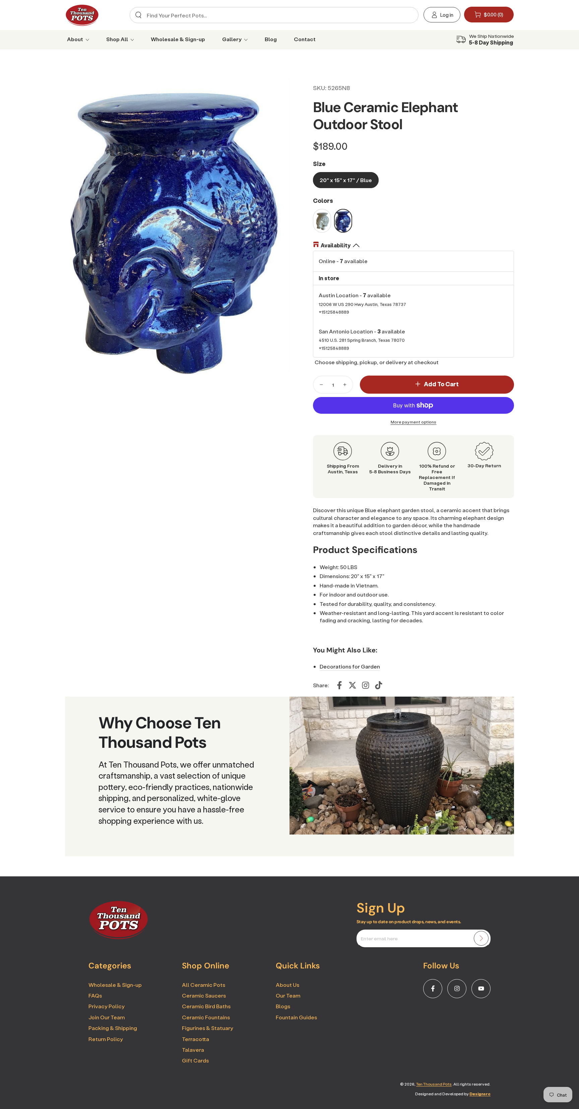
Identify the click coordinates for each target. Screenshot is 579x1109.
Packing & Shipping (112, 1027)
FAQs (95, 995)
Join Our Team (106, 1017)
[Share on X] (352, 685)
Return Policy (105, 1038)
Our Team (288, 995)
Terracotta (195, 1038)
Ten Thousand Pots (434, 1084)
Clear (407, 15)
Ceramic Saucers (204, 995)
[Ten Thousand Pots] (118, 937)
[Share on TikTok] (379, 685)
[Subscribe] (481, 938)
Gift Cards (195, 1060)
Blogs (283, 1006)
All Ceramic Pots (203, 984)
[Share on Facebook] (339, 685)
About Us (287, 984)
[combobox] (272, 15)
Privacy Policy (106, 1006)
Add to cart (441, 384)
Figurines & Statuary (207, 1027)
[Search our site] (138, 15)
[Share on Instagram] (366, 685)
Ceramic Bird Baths (206, 1006)
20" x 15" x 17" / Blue (346, 179)
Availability (335, 245)
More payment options (414, 421)
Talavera (193, 1049)
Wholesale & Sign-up (115, 984)
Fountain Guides (296, 1017)
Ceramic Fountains (206, 1017)
